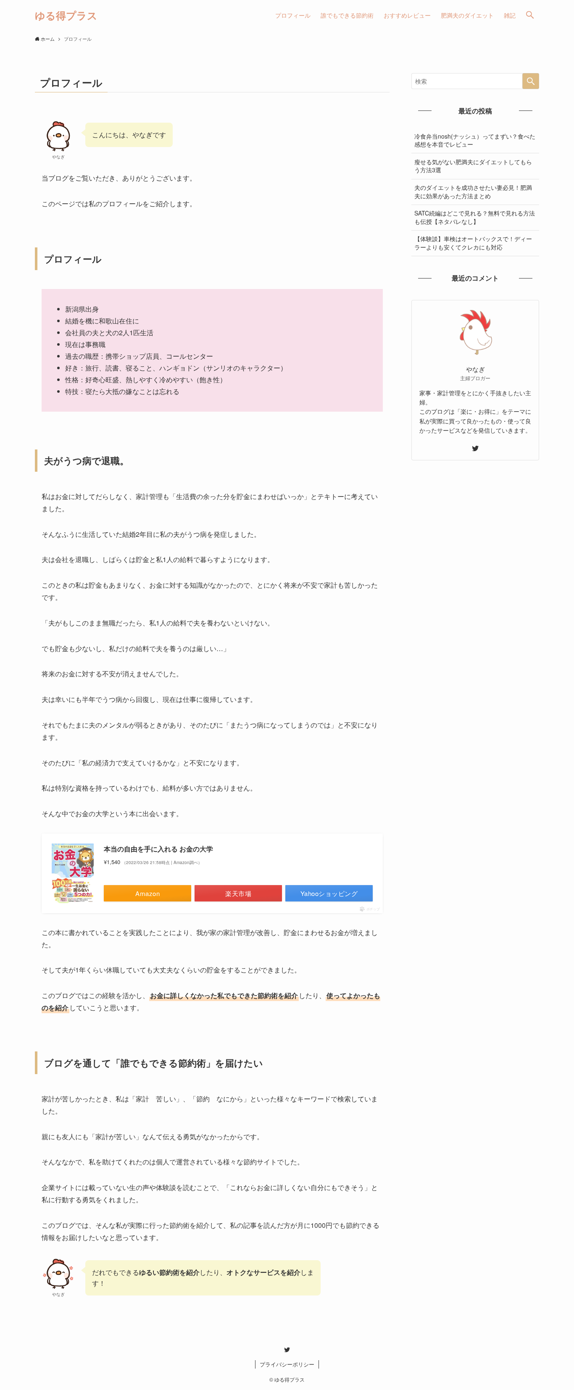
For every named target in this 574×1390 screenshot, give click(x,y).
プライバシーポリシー (287, 1364)
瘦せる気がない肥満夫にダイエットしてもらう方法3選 (473, 166)
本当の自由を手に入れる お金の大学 (158, 849)
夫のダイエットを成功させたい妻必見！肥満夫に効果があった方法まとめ (473, 191)
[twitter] (475, 448)
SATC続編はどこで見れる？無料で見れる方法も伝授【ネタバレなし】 (474, 217)
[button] (530, 15)
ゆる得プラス (66, 15)
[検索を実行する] (530, 81)
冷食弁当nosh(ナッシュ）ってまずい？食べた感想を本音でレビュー (474, 140)
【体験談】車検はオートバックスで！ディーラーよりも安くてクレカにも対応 (473, 242)
